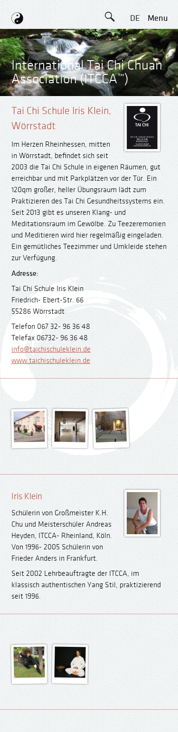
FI (134, 103)
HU (135, 167)
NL (135, 145)
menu (158, 18)
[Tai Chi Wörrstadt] (29, 440)
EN (135, 39)
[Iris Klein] (29, 675)
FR (135, 82)
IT (134, 124)
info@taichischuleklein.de (51, 349)
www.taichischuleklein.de (50, 361)
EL (135, 60)
